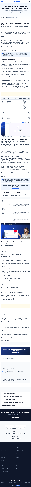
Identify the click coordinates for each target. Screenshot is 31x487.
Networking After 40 (21, 428)
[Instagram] (17, 480)
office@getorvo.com (15, 478)
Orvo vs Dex (2, 453)
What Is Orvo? (18, 465)
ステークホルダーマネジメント (5, 468)
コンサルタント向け (18, 447)
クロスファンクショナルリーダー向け (21, 451)
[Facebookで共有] (7, 358)
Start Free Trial (15, 188)
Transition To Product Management (11, 428)
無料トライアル (17, 1)
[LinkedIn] (19, 480)
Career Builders (15, 433)
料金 (1, 447)
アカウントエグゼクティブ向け (20, 450)
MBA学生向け (17, 457)
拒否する (13, 485)
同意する (18, 485)
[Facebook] (12, 480)
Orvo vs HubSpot (3, 450)
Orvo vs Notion (3, 454)
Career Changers (8, 433)
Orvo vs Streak (3, 460)
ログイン (13, 1)
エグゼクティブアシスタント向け (20, 454)
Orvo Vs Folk (18, 438)
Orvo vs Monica (3, 456)
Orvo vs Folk (2, 451)
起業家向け (17, 453)
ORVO (2, 1)
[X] (14, 480)
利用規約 (17, 468)
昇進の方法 (2, 472)
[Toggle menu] (29, 1)
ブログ (2, 465)
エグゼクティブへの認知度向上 (5, 471)
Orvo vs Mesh (3, 457)
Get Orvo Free (15, 352)
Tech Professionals (22, 433)
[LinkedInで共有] (3, 358)
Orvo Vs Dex (12, 438)
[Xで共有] (5, 358)
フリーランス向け (18, 456)
